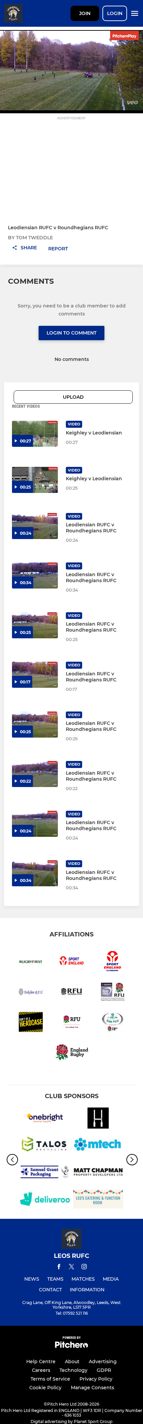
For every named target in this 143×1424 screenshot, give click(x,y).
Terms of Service (50, 1379)
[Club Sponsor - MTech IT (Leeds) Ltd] (98, 1146)
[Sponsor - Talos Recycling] (45, 1146)
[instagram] (84, 1267)
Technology (73, 1370)
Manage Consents (92, 1388)
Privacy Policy (95, 1379)
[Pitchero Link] (71, 1346)
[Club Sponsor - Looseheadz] (98, 1119)
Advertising (103, 1361)
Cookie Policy (45, 1388)
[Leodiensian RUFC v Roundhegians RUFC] (35, 526)
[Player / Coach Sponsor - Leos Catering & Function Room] (98, 1200)
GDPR (104, 1370)
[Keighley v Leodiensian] (35, 434)
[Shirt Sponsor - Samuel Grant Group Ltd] (45, 1173)
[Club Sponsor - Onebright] (45, 1119)
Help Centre (41, 1361)
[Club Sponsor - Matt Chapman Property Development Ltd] (98, 1173)
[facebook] (59, 1267)
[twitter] (71, 1268)
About (72, 1361)
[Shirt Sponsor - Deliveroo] (45, 1200)
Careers (41, 1370)
